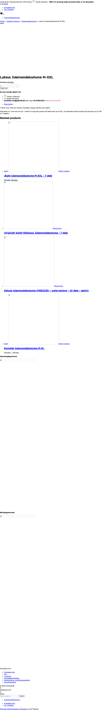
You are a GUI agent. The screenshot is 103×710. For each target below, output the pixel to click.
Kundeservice (9, 8)
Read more (57, 228)
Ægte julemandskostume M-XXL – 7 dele (28, 175)
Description (8, 104)
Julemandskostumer (12, 18)
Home (2, 21)
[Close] (0, 688)
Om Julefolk (8, 10)
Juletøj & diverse (13, 21)
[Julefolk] (4, 4)
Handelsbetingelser (11, 678)
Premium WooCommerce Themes (13, 709)
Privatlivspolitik (10, 682)
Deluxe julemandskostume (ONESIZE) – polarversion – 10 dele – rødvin (46, 290)
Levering (7, 676)
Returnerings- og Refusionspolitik (17, 680)
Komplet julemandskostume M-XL (24, 348)
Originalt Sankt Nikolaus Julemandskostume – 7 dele (36, 232)
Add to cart (4, 88)
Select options (64, 171)
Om (5, 674)
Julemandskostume (29, 21)
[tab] (53, 104)
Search (22, 696)
